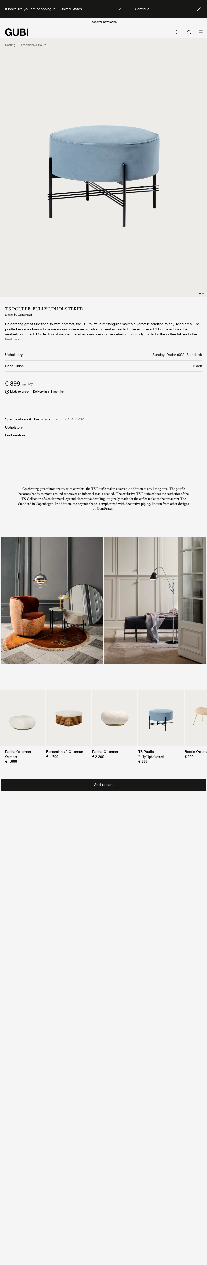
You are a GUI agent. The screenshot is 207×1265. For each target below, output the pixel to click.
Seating (10, 45)
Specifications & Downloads (27, 419)
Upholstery (14, 427)
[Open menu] (201, 32)
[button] (189, 32)
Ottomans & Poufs (33, 45)
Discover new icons (104, 22)
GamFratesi (25, 314)
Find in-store (15, 435)
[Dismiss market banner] (199, 9)
